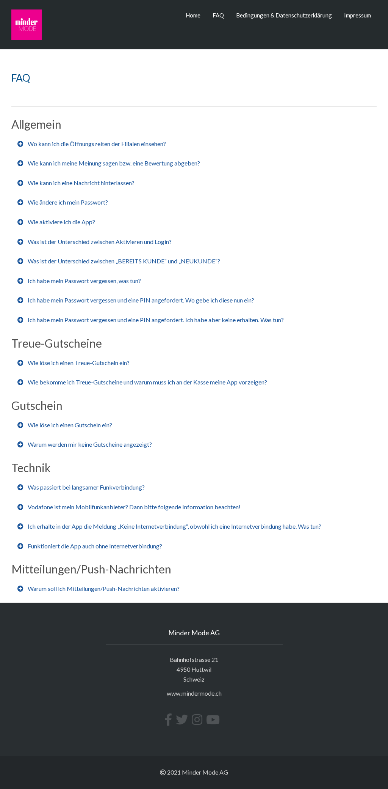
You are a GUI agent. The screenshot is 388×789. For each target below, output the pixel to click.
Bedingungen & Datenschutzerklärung (284, 15)
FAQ (218, 15)
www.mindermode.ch (194, 693)
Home (193, 15)
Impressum (357, 15)
